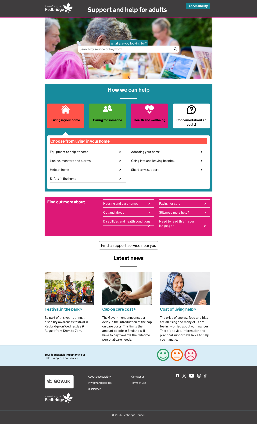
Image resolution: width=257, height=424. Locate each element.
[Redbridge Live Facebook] (177, 376)
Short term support (167, 169)
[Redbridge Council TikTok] (205, 376)
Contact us (137, 376)
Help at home (86, 169)
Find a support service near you (128, 245)
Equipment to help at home (86, 152)
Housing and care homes (126, 203)
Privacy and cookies (100, 382)
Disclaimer (94, 389)
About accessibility (99, 376)
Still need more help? (182, 212)
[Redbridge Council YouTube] (191, 376)
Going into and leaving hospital (167, 161)
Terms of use (138, 382)
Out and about (126, 212)
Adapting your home (167, 152)
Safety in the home (86, 178)
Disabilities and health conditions (126, 221)
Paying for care (182, 203)
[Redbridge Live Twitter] (184, 376)
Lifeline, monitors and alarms (86, 161)
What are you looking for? (128, 43)
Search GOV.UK (175, 49)
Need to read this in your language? (182, 223)
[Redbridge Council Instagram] (199, 376)
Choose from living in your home (80, 141)
